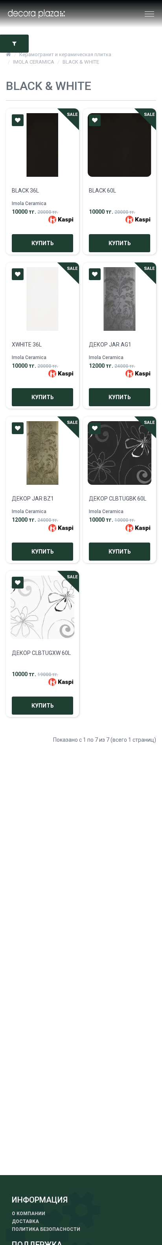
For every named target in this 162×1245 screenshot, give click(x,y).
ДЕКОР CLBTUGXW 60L (41, 653)
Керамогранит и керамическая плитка (65, 54)
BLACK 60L (102, 190)
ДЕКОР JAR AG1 (110, 344)
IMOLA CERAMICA (33, 62)
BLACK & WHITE (81, 62)
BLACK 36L (25, 190)
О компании (28, 1213)
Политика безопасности (46, 1229)
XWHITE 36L (27, 344)
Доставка (25, 1221)
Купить (42, 243)
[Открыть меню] (147, 14)
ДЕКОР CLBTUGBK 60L (117, 498)
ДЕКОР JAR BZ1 (33, 498)
